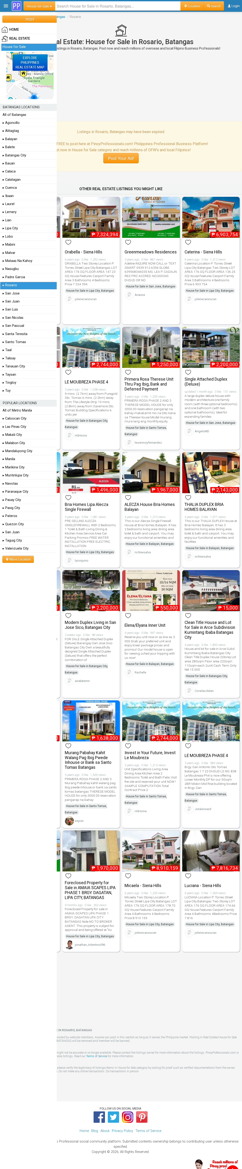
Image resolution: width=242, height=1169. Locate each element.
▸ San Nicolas (13, 318)
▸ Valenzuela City (16, 549)
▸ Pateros (10, 516)
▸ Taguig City (12, 540)
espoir (79, 821)
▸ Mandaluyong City (17, 451)
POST (30, 19)
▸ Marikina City (14, 467)
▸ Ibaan (8, 196)
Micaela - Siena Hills (143, 885)
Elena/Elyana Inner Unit (145, 625)
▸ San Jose (11, 293)
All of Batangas (14, 115)
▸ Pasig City (11, 508)
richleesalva (143, 552)
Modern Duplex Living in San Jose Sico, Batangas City (90, 625)
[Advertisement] (121, 86)
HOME (14, 30)
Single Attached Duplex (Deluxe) (206, 382)
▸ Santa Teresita (15, 334)
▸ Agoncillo (11, 123)
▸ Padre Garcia (14, 277)
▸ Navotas (10, 484)
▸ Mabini (9, 245)
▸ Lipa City (10, 228)
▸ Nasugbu (11, 269)
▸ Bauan (9, 163)
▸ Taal (7, 350)
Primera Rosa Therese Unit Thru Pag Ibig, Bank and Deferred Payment (149, 384)
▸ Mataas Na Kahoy (17, 261)
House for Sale (14, 47)
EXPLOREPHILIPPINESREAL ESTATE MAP (30, 62)
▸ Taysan (9, 375)
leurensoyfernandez (148, 442)
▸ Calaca (9, 171)
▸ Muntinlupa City (16, 475)
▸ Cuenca (10, 188)
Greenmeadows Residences (151, 252)
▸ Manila (9, 459)
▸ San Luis (10, 309)
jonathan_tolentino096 (90, 944)
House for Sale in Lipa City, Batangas (90, 290)
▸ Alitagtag (11, 131)
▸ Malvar (9, 253)
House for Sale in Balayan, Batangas (150, 544)
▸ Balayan (10, 139)
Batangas (58, 17)
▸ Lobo (8, 237)
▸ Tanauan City (14, 366)
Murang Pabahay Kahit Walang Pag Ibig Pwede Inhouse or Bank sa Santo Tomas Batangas (88, 760)
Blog (94, 1131)
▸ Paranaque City (15, 492)
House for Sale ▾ (39, 6)
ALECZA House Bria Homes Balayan (150, 507)
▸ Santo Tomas (14, 342)
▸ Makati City (12, 435)
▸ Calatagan (12, 180)
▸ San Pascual (13, 326)
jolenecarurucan (86, 299)
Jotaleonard (203, 809)
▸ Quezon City (13, 524)
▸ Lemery (10, 212)
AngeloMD (202, 431)
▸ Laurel (8, 204)
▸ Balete (9, 147)
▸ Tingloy (9, 383)
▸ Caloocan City (14, 418)
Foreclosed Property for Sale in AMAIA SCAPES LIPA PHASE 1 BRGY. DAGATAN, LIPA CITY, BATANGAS (90, 890)
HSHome (81, 435)
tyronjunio (81, 560)
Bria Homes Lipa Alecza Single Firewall (86, 507)
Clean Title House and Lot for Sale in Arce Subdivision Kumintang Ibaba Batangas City (210, 629)
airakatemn (82, 681)
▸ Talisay (9, 358)
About (104, 1131)
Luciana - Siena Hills (203, 885)
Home (84, 1131)
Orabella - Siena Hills (83, 252)
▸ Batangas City (14, 155)
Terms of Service (96, 1056)
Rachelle (140, 672)
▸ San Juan (11, 301)
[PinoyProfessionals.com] (16, 6)
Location (193, 6)
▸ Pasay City (12, 500)
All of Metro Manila (17, 410)
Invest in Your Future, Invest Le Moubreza (150, 755)
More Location (20, 559)
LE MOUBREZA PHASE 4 (86, 382)
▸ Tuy (7, 391)
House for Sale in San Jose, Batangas (150, 286)
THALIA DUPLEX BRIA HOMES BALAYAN (204, 507)
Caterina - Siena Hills (203, 252)
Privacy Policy (122, 1131)
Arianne (140, 295)
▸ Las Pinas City (14, 427)
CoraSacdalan (204, 691)
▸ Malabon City (14, 443)
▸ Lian (7, 220)
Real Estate (19, 39)
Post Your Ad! (121, 158)
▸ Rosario (10, 285)
